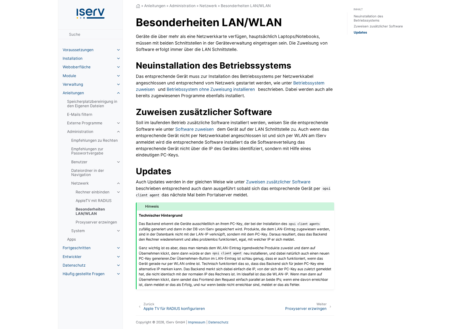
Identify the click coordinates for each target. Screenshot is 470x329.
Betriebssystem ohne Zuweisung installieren (211, 89)
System (78, 230)
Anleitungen (73, 93)
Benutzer (79, 162)
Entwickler (72, 256)
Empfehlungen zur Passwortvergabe (87, 151)
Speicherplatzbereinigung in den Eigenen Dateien (92, 103)
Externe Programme (84, 123)
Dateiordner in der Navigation (87, 172)
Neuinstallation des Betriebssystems (368, 18)
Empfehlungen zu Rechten (94, 140)
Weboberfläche (77, 67)
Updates (360, 32)
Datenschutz (74, 265)
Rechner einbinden (92, 192)
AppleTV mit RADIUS (94, 200)
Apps (71, 239)
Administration (80, 131)
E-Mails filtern (79, 114)
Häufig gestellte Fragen (84, 273)
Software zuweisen (194, 129)
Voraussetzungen (78, 49)
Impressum (196, 322)
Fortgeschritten (77, 248)
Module (69, 75)
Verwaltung (73, 84)
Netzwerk (80, 183)
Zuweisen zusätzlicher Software (278, 181)
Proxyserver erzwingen (96, 222)
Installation (72, 58)
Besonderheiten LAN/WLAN (90, 211)
